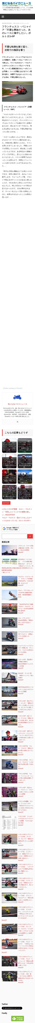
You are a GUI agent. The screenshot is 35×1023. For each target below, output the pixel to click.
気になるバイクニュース (21, 23)
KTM (19, 597)
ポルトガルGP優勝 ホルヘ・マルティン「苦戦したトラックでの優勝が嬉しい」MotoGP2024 (17, 512)
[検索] (30, 536)
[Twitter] (17, 422)
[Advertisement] (17, 218)
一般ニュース (6, 572)
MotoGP (6, 503)
